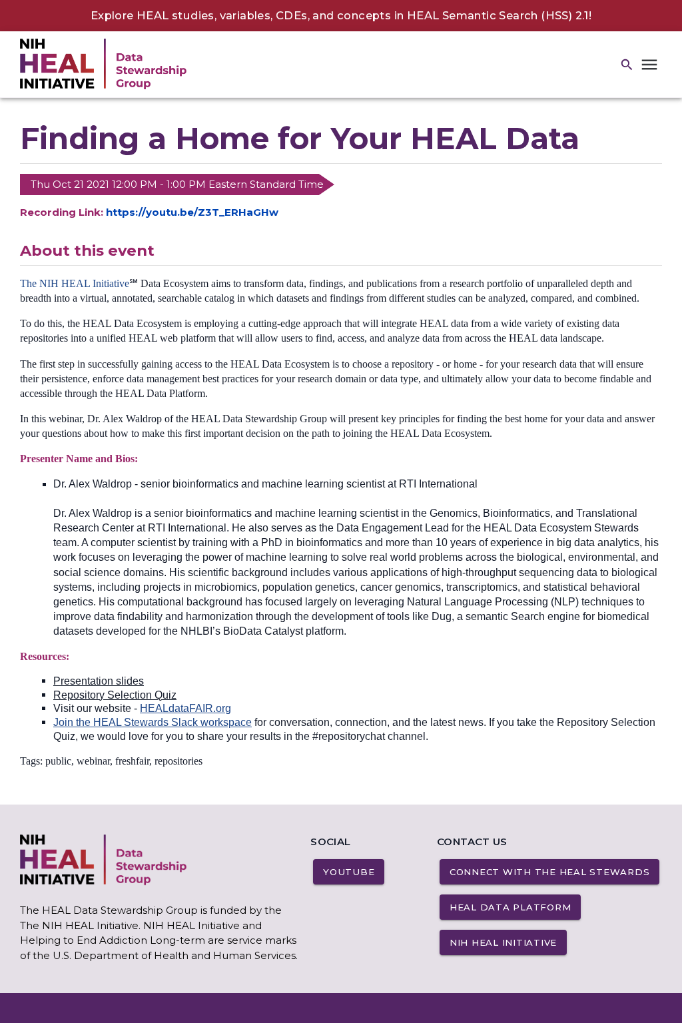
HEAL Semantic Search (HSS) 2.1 (498, 15)
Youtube (348, 871)
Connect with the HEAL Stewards (550, 871)
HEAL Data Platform (510, 907)
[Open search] (627, 64)
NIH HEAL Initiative (503, 942)
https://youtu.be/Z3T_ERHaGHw (192, 212)
